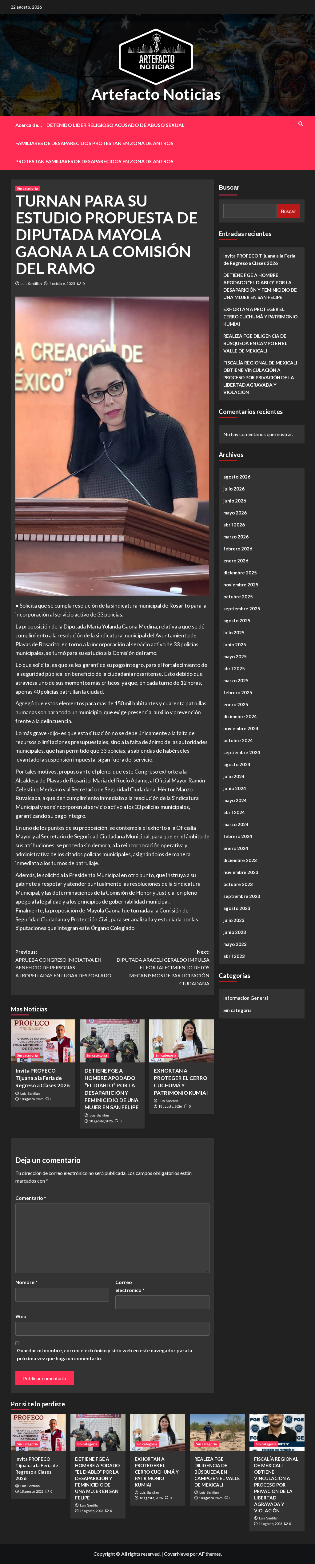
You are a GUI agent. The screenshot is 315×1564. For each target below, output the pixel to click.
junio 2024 (234, 788)
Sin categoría (27, 188)
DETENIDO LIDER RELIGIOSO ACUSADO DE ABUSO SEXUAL (115, 125)
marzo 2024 (236, 824)
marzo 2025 (236, 680)
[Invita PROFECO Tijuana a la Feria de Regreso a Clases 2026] (43, 1040)
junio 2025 (234, 644)
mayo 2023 (235, 944)
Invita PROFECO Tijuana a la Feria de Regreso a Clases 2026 (42, 1078)
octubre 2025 (238, 596)
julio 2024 (234, 776)
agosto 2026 (236, 476)
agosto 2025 (236, 620)
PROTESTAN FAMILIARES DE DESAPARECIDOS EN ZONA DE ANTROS (94, 161)
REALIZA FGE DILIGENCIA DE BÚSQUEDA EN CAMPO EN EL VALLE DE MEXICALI (255, 343)
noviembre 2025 (240, 584)
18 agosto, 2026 (31, 1099)
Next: (163, 967)
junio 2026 (234, 500)
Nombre (26, 1282)
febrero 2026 (237, 548)
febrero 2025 (237, 692)
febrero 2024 (237, 836)
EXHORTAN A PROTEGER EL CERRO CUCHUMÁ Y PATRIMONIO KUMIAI (260, 316)
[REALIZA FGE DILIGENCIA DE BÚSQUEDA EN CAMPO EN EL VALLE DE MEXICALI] (217, 1432)
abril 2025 (234, 668)
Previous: (63, 963)
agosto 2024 (236, 764)
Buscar (229, 187)
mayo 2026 (235, 512)
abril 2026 (234, 524)
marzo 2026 (236, 536)
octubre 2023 (238, 884)
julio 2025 (234, 632)
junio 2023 (234, 932)
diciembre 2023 (240, 860)
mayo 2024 (235, 800)
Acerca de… (28, 125)
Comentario (30, 1198)
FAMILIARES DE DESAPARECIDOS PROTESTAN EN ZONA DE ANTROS (94, 143)
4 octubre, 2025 (62, 283)
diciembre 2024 (240, 716)
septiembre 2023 (241, 896)
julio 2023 (234, 920)
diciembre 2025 (240, 572)
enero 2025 (235, 704)
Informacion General (245, 998)
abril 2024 (234, 812)
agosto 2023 (236, 908)
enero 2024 (235, 848)
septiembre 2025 (241, 608)
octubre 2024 (238, 740)
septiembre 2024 (241, 752)
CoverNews (176, 1554)
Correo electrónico (130, 1286)
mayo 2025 (235, 656)
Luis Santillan (31, 283)
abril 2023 (234, 956)
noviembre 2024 (240, 728)
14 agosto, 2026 (270, 1524)
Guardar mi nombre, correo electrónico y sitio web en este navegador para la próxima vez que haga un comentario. (104, 1354)
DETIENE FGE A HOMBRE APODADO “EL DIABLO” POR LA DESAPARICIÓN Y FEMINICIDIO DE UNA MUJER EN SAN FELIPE (260, 286)
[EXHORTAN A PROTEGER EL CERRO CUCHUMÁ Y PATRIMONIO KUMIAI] (181, 1040)
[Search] (301, 123)
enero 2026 (235, 560)
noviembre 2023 (240, 872)
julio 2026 (234, 488)
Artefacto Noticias (156, 94)
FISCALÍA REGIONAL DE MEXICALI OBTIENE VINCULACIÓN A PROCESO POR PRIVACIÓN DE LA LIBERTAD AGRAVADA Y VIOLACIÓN (260, 377)
